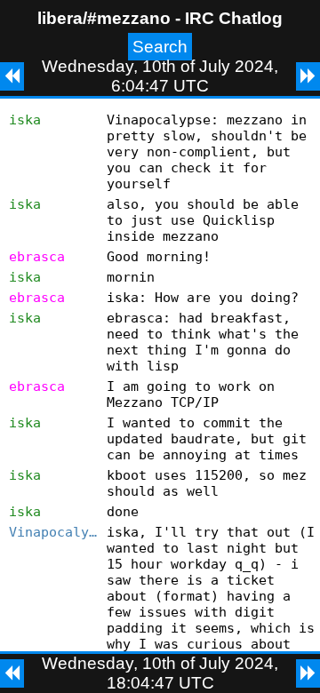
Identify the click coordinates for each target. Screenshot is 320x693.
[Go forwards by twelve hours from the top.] (308, 76)
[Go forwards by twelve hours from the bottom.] (308, 673)
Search (160, 46)
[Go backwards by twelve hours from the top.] (12, 76)
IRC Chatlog (234, 18)
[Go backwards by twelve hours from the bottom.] (12, 673)
